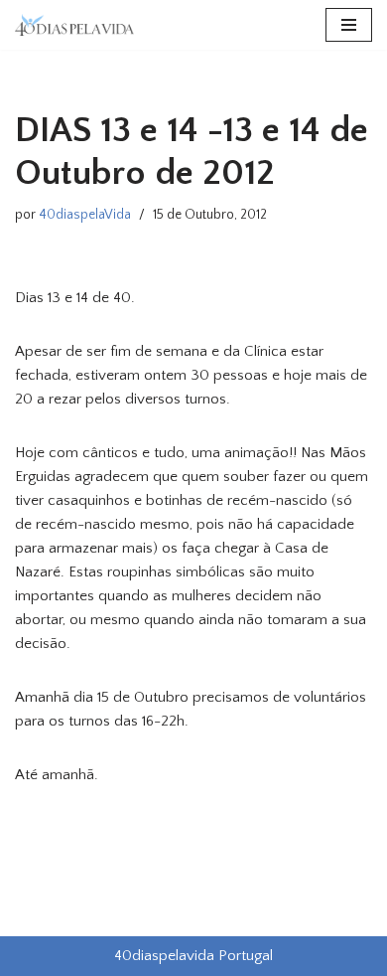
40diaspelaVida (85, 215)
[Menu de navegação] (348, 25)
